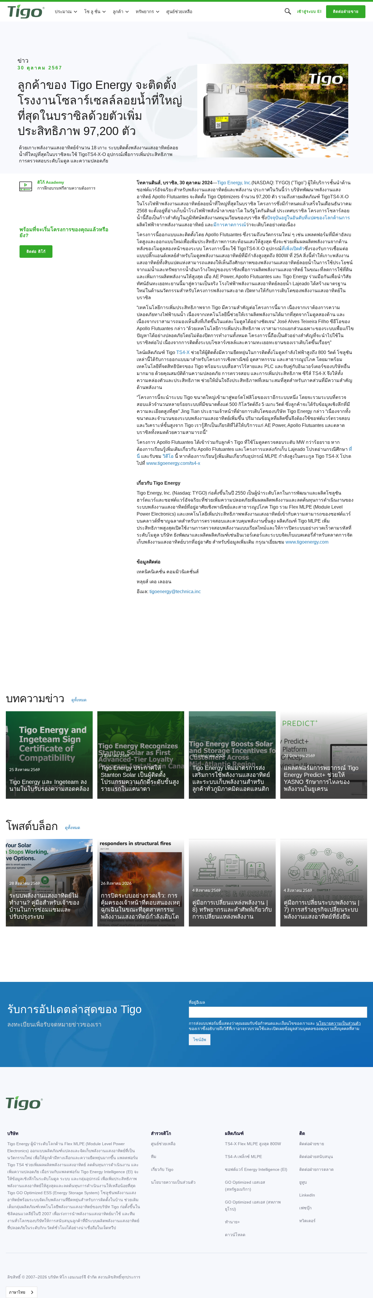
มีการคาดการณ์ (229, 224)
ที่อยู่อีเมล (197, 1002)
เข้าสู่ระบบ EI (309, 11)
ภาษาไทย (17, 1292)
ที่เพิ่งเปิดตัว (293, 248)
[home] (26, 12)
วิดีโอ (168, 456)
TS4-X (183, 352)
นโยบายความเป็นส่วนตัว (338, 1023)
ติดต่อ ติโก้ (36, 251)
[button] (66, 12)
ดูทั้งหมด (79, 700)
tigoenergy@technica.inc (175, 591)
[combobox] (21, 1292)
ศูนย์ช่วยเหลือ (179, 11)
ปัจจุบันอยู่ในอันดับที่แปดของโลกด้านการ (308, 217)
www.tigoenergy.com (307, 541)
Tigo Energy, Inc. (234, 182)
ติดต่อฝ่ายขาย (345, 11)
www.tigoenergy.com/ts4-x (173, 463)
